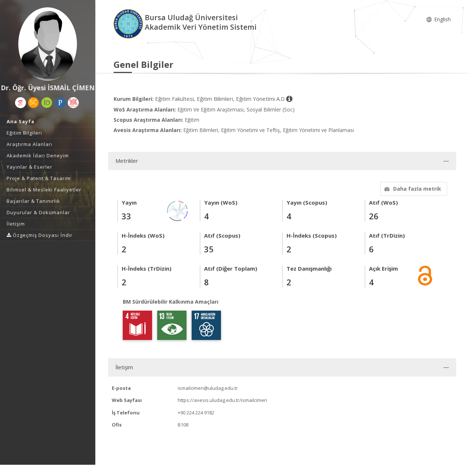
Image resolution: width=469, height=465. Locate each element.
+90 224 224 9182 (196, 412)
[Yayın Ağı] (178, 210)
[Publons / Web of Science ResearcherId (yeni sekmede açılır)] (60, 102)
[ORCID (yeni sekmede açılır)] (47, 102)
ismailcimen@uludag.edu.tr (208, 388)
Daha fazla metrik (417, 188)
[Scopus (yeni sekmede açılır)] (33, 102)
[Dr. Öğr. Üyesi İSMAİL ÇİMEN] (47, 44)
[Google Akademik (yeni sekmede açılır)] (20, 102)
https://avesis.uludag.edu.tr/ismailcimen (222, 400)
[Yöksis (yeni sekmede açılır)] (73, 102)
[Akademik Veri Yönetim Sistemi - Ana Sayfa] (129, 23)
